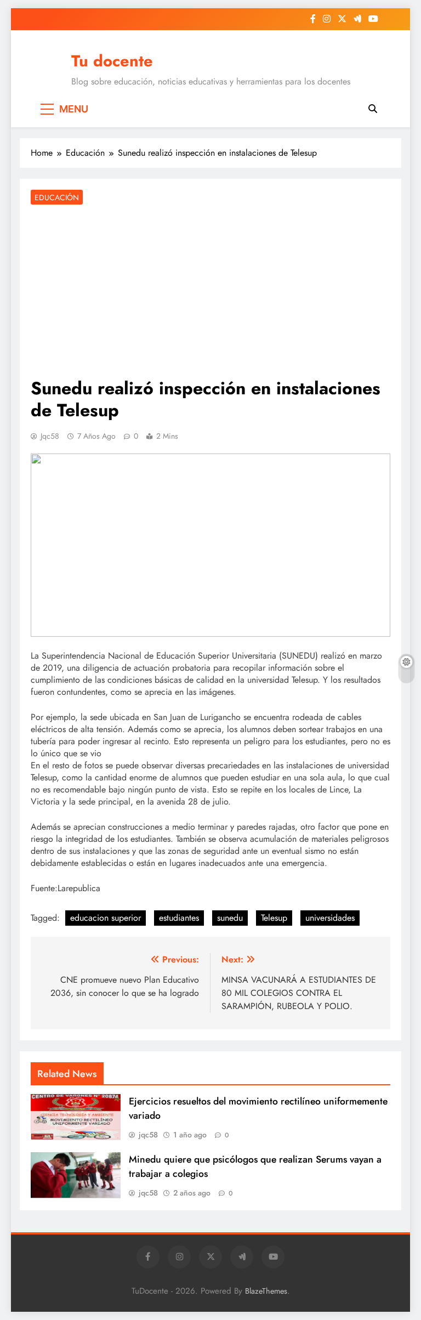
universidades (330, 917)
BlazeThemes (266, 1290)
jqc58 (50, 435)
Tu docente (112, 60)
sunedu (230, 917)
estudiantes (179, 917)
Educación (57, 197)
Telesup (274, 917)
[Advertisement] (210, 292)
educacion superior (105, 917)
